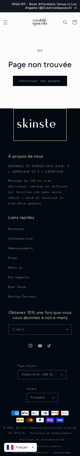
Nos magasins (19, 277)
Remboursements (20, 248)
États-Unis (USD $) (38, 374)
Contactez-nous (20, 238)
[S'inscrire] (67, 330)
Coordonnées (62, 452)
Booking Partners (22, 296)
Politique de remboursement (51, 433)
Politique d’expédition (31, 452)
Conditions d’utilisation (42, 446)
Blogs (12, 258)
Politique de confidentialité (42, 439)
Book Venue (17, 286)
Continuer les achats (40, 81)
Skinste (21, 427)
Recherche (16, 229)
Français (38, 397)
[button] (5, 22)
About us (15, 267)
